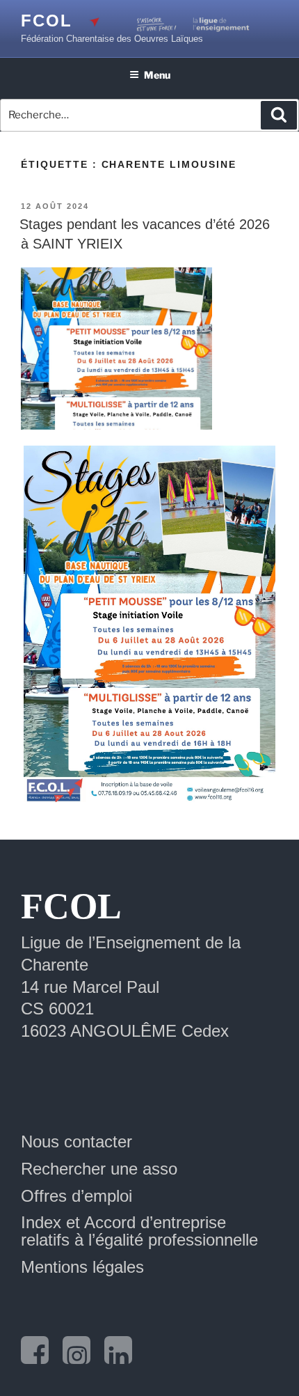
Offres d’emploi (76, 1195)
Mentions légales (82, 1266)
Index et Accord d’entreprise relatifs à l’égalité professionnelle (139, 1231)
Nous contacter (76, 1141)
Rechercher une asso (99, 1168)
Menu (157, 75)
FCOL (46, 20)
